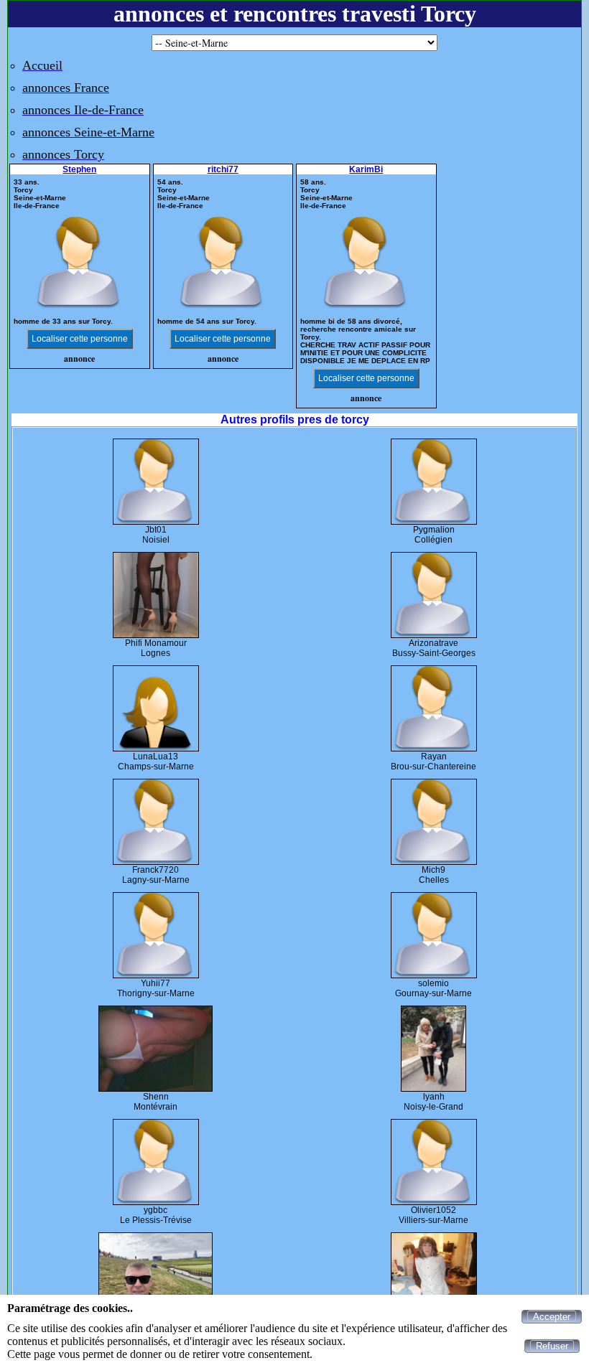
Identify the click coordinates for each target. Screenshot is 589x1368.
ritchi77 (223, 169)
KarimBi (366, 169)
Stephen (79, 169)
